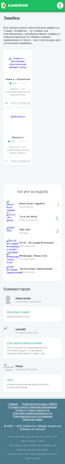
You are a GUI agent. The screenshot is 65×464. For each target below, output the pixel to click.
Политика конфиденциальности (32, 413)
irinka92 (21, 329)
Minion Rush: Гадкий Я (18, 312)
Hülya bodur (23, 298)
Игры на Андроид (20, 102)
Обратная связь (32, 419)
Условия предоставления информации (32, 407)
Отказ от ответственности (32, 410)
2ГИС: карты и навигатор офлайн (24, 343)
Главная (13, 403)
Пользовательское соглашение (33, 416)
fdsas (19, 366)
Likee (10, 379)
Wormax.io (17, 137)
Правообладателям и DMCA (39, 403)
